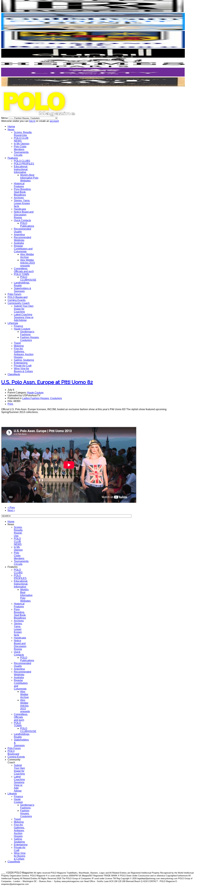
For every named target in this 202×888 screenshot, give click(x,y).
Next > (11, 510)
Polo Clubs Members (20, 148)
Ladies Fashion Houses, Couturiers (42, 398)
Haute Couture (22, 328)
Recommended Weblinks (22, 239)
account (54, 121)
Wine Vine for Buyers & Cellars (23, 370)
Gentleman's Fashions (27, 333)
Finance (18, 326)
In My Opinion (21, 143)
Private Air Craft (22, 365)
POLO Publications (27, 224)
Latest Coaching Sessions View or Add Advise (23, 317)
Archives (19, 197)
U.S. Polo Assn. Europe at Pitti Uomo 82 (47, 382)
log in (32, 121)
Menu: (5, 118)
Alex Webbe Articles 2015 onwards (27, 263)
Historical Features (19, 185)
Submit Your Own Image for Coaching (23, 309)
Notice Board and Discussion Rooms (23, 215)
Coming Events (17, 300)
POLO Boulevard (17, 297)
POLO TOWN (21, 274)
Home (11, 126)
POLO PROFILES (24, 163)
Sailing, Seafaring (24, 360)
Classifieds (14, 374)
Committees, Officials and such (24, 270)
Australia (19, 243)
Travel (17, 343)
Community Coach (19, 303)
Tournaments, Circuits (21, 153)
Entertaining (20, 362)
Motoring (19, 345)
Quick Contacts (22, 220)
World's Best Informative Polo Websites (29, 178)
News (11, 129)
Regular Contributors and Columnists (23, 249)
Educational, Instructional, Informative (21, 169)
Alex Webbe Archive (27, 256)
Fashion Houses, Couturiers (29, 339)
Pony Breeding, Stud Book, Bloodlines (22, 192)
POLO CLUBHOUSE (28, 278)
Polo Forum (14, 294)
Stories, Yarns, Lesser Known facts (22, 203)
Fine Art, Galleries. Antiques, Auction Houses (23, 353)
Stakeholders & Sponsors (22, 290)
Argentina (19, 234)
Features (13, 158)
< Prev (11, 507)
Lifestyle (13, 323)
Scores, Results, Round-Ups (23, 134)
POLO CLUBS (22, 160)
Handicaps (20, 209)
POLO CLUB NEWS (21, 139)
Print (10, 404)
